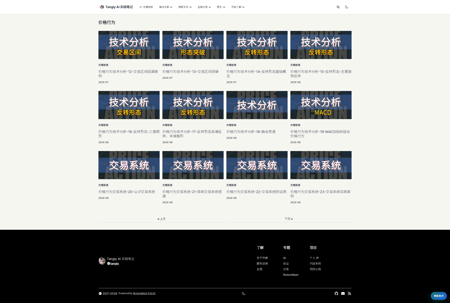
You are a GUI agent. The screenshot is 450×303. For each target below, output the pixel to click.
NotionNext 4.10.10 (144, 293)
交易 (286, 269)
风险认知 (315, 269)
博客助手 (439, 295)
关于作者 (262, 258)
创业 (286, 263)
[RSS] (349, 293)
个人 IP (314, 258)
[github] (336, 293)
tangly (114, 263)
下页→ (289, 219)
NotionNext (290, 274)
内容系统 (315, 263)
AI (284, 258)
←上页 (161, 219)
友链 (259, 269)
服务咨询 (262, 263)
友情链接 (148, 6)
